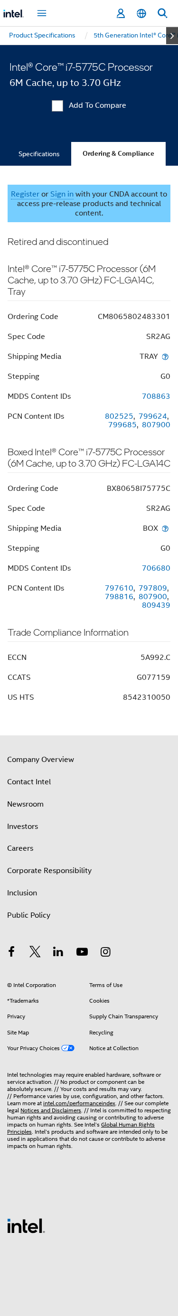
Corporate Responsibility (49, 870)
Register (25, 194)
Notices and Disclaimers (50, 1110)
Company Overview (40, 759)
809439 (156, 605)
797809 (153, 588)
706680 (156, 568)
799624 (153, 416)
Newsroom (25, 804)
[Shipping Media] (165, 356)
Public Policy (28, 915)
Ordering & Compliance (118, 153)
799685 (122, 425)
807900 (156, 425)
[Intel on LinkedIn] (58, 953)
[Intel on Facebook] (11, 953)
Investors (22, 826)
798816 (119, 597)
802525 (119, 416)
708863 (156, 396)
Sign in (62, 194)
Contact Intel (29, 782)
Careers (20, 848)
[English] (141, 13)
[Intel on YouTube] (82, 953)
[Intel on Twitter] (35, 953)
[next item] (172, 35)
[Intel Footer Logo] (26, 1225)
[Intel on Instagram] (105, 953)
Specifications (39, 154)
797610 (119, 588)
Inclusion (22, 893)
